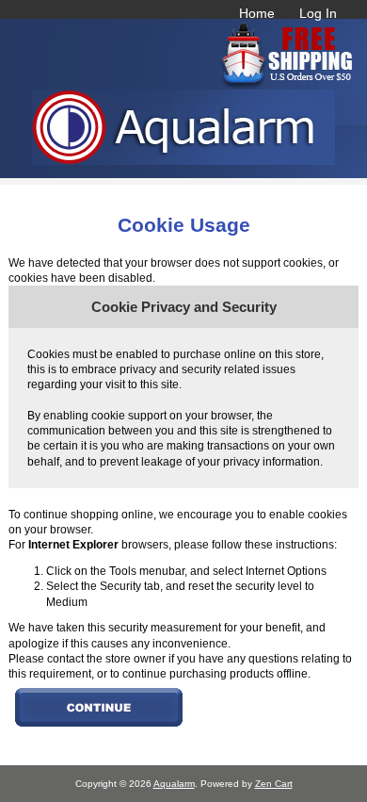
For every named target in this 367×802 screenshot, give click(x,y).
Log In (318, 13)
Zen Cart (274, 783)
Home (257, 13)
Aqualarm (174, 783)
